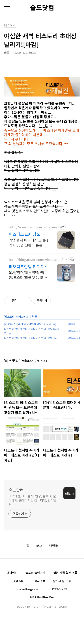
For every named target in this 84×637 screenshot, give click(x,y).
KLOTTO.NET (58, 589)
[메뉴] (6, 6)
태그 (39, 546)
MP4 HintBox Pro (42, 597)
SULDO (62, 606)
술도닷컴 (42, 7)
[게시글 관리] (26, 300)
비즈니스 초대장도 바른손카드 (27, 234)
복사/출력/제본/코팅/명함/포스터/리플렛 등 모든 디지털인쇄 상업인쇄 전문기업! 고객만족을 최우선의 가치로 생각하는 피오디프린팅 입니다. (28, 275)
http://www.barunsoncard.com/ (33, 227)
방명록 (53, 546)
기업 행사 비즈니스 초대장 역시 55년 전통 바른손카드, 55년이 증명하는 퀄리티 (28, 242)
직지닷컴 (39, 581)
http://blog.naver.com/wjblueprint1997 (37, 260)
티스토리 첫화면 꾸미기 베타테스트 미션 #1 (28, 338)
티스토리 (10, 316)
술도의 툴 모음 (62, 581)
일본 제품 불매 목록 (65, 573)
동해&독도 (19, 581)
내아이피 (12, 573)
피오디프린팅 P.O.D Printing (26, 266)
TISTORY (36, 606)
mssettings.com (29, 589)
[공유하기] (21, 300)
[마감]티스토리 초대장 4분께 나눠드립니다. (28, 324)
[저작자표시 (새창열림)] (53, 300)
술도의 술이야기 (35, 573)
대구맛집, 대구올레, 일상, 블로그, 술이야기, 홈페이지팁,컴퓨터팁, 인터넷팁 (32, 500)
